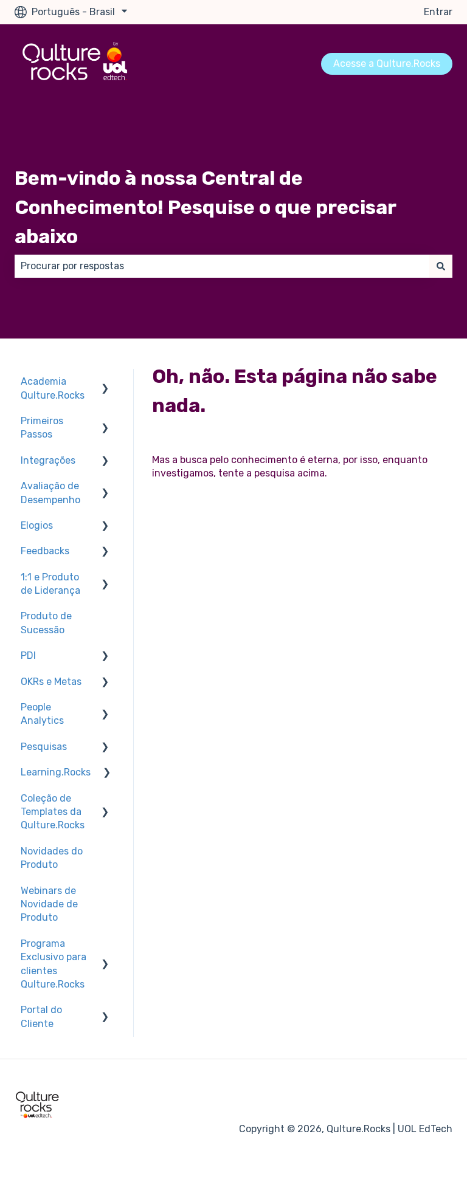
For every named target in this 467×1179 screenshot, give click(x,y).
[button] (105, 382)
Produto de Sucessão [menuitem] (46, 622)
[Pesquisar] (440, 266)
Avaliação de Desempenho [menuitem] (50, 492)
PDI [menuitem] (28, 655)
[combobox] (222, 266)
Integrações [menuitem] (48, 460)
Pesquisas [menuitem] (44, 746)
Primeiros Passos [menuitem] (42, 427)
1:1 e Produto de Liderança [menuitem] (50, 583)
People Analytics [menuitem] (42, 713)
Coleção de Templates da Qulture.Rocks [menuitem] (53, 811)
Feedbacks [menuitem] (45, 551)
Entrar (438, 12)
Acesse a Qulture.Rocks (386, 63)
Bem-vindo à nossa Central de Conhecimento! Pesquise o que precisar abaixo (205, 207)
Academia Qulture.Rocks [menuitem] (53, 388)
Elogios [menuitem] (37, 525)
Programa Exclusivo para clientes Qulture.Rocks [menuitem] (53, 964)
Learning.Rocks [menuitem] (56, 772)
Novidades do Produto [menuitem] (52, 857)
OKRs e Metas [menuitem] (51, 681)
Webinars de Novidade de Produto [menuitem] (49, 904)
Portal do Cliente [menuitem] (41, 1016)
